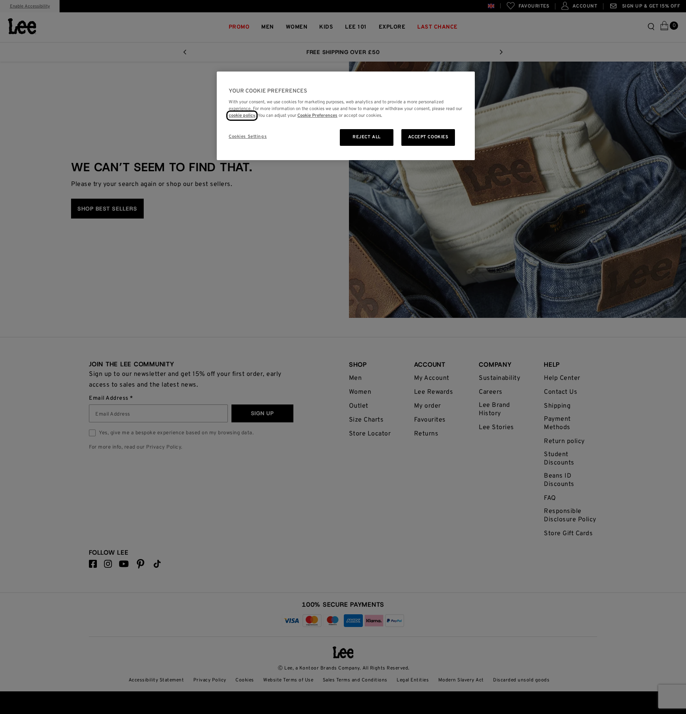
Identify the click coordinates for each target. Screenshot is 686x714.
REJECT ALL (367, 137)
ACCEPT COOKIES (428, 137)
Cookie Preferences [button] (317, 115)
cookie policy (242, 115)
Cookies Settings (248, 136)
